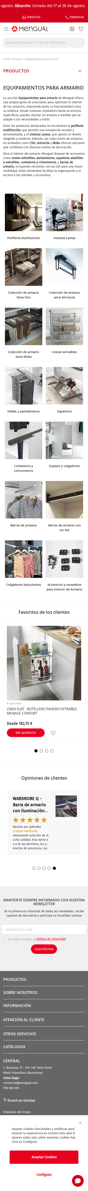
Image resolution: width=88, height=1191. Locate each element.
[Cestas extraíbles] (64, 327)
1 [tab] (36, 750)
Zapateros (64, 411)
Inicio (6, 59)
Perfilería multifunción (23, 238)
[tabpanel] (44, 681)
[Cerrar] (80, 1122)
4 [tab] (52, 750)
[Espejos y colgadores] (64, 441)
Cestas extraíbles (64, 352)
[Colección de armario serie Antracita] (64, 267)
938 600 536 (11, 1088)
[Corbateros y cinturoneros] (23, 441)
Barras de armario (23, 525)
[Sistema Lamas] (64, 213)
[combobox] (44, 42)
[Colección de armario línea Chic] (23, 267)
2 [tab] (41, 750)
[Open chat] (78, 1181)
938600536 (77, 17)
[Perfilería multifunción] (23, 213)
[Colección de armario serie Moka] (23, 327)
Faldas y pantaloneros (23, 411)
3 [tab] (46, 750)
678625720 (33, 17)
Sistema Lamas (64, 238)
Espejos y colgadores (64, 466)
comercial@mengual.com (20, 1083)
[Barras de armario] (23, 500)
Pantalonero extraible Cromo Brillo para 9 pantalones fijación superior (32, 810)
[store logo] (30, 29)
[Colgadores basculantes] (23, 559)
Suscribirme (44, 949)
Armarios (17, 59)
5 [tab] (54, 868)
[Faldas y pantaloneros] (23, 386)
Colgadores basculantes (23, 585)
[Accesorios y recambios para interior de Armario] (64, 559)
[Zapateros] (64, 386)
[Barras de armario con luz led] (64, 500)
